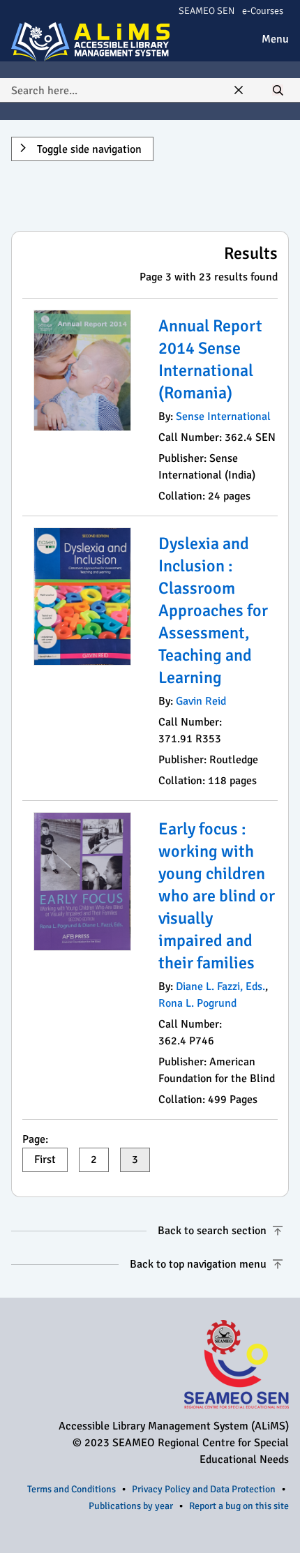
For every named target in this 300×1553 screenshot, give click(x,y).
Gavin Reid (201, 701)
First (45, 1159)
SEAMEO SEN (206, 11)
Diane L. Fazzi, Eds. (220, 986)
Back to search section (212, 1231)
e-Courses (262, 11)
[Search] (278, 90)
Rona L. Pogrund (197, 1003)
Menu (275, 39)
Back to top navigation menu (198, 1264)
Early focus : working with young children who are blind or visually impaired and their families (216, 895)
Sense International (223, 416)
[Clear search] (238, 90)
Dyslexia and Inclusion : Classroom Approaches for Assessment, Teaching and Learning (213, 610)
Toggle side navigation (88, 149)
